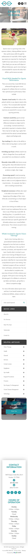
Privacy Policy (17, 550)
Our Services (7, 319)
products (6, 381)
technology (6, 394)
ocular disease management (11, 389)
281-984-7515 (14, 483)
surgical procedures (9, 377)
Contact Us (6, 335)
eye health (6, 372)
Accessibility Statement (7, 550)
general (6, 355)
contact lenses (8, 364)
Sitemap (24, 550)
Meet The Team (8, 325)
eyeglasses (6, 368)
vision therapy (7, 347)
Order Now (14, 411)
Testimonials (7, 330)
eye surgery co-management (11, 385)
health (5, 351)
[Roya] (17, 553)
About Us (6, 314)
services (6, 360)
